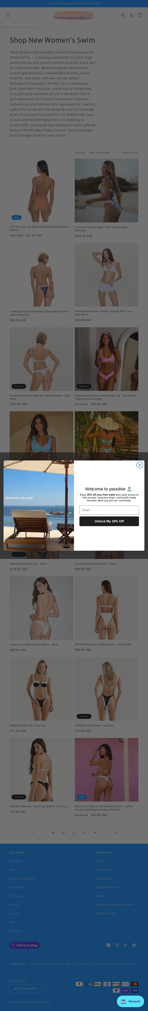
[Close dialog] (140, 465)
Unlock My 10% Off (109, 521)
